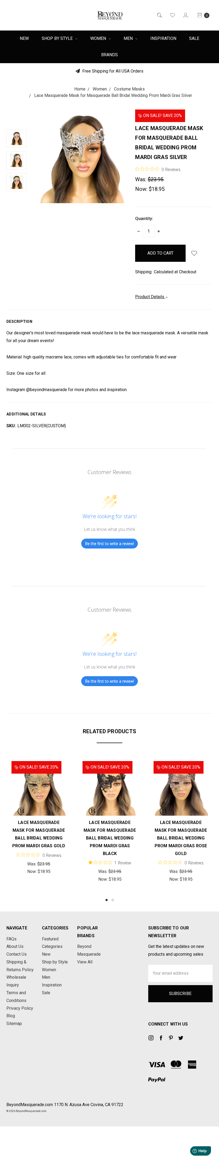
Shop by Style (58, 38)
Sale (194, 38)
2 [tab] (113, 900)
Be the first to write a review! (109, 543)
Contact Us (16, 954)
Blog (10, 1015)
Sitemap (14, 1023)
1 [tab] (106, 900)
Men (129, 38)
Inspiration (163, 38)
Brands (109, 54)
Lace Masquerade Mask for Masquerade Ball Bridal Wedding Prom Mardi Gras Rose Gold (181, 838)
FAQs (11, 938)
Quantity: (144, 218)
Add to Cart (39, 802)
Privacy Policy (19, 1008)
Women (98, 38)
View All (84, 961)
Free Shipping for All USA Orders (112, 71)
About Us (15, 946)
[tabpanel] (38, 818)
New (24, 38)
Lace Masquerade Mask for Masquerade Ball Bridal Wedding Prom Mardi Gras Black (110, 838)
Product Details (150, 296)
